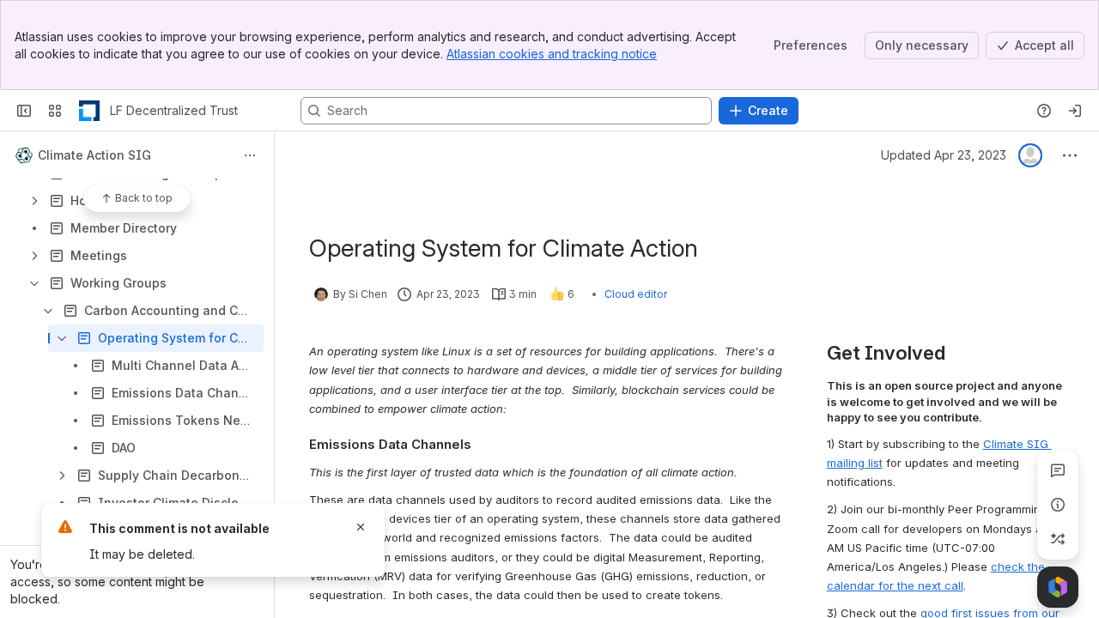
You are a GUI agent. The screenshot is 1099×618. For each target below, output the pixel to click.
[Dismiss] (360, 527)
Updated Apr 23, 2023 (943, 155)
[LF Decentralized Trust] (89, 110)
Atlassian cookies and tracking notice (551, 53)
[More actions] (250, 155)
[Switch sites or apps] (55, 110)
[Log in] (1075, 110)
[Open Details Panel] (1058, 504)
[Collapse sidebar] (24, 110)
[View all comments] (1058, 470)
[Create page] (1058, 539)
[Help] (1044, 110)
